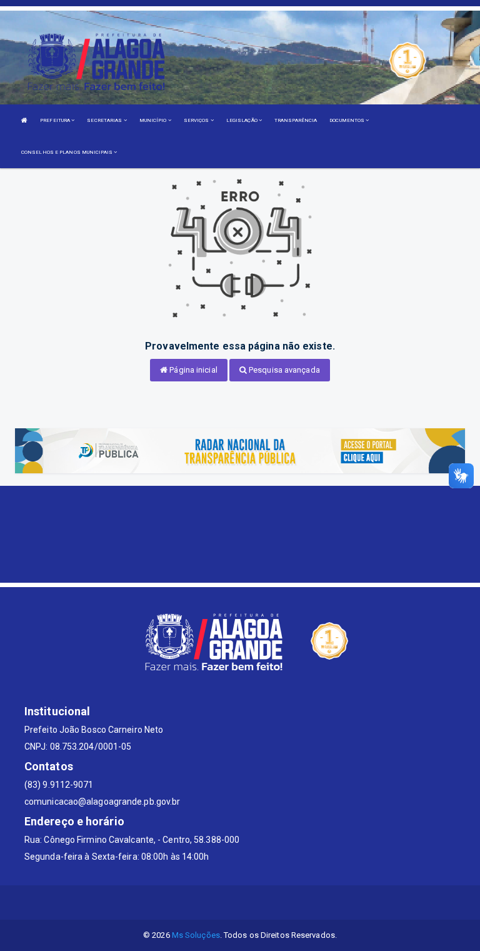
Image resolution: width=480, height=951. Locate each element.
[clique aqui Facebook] (225, 902)
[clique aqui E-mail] (195, 902)
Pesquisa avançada (283, 370)
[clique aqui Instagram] (285, 902)
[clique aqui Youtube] (255, 902)
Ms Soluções (196, 935)
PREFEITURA (55, 120)
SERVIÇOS (197, 120)
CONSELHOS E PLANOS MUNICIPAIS (67, 152)
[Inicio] (24, 120)
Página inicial (193, 370)
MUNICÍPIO (153, 120)
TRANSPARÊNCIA (295, 120)
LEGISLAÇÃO (242, 120)
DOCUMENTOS (347, 120)
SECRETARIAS (105, 120)
